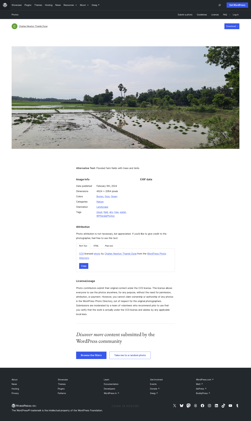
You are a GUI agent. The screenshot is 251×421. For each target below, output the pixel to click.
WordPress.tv (111, 393)
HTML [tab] (96, 246)
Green (114, 196)
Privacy (15, 393)
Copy (83, 266)
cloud (99, 212)
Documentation (111, 384)
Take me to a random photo (130, 355)
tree (116, 212)
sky (111, 212)
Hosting (15, 388)
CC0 (81, 253)
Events (153, 384)
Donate (155, 388)
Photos (15, 14)
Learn (106, 379)
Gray (107, 196)
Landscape (102, 206)
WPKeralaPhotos (105, 215)
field (106, 212)
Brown (99, 196)
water (123, 212)
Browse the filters (91, 355)
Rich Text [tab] (83, 246)
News (14, 384)
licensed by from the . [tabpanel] (122, 255)
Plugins (61, 388)
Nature (100, 201)
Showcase (63, 379)
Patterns (62, 393)
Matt (199, 384)
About (14, 379)
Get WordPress (237, 5)
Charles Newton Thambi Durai (33, 26)
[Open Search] (220, 5)
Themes (62, 384)
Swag (154, 393)
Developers (109, 388)
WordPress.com (205, 379)
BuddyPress (203, 393)
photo (97, 253)
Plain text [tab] (109, 246)
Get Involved (156, 379)
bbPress (201, 388)
